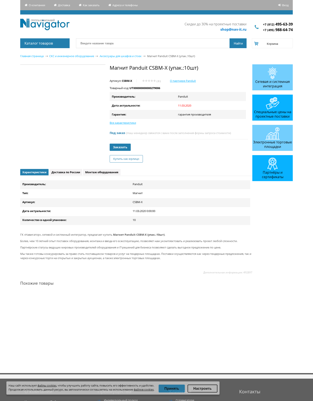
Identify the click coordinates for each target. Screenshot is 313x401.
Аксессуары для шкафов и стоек (121, 56)
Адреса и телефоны (125, 5)
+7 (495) (278, 30)
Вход (285, 5)
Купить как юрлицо (126, 159)
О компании (37, 5)
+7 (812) (278, 24)
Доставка (64, 5)
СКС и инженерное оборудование (71, 56)
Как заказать (91, 5)
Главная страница (32, 56)
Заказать (120, 147)
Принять (171, 388)
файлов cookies (144, 389)
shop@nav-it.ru (233, 29)
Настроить (202, 388)
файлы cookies (46, 385)
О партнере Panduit (183, 81)
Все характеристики (123, 123)
